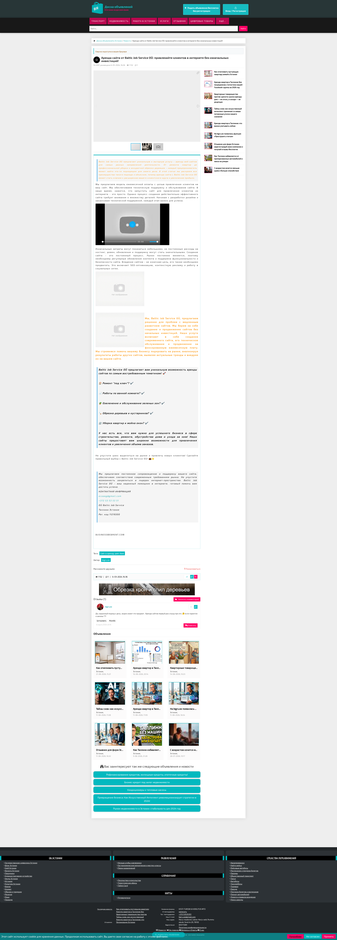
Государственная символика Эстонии (21, 863)
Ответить (192, 625)
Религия (8, 894)
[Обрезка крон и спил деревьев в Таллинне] (147, 589)
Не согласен (312, 936)
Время (8, 886)
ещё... (222, 21)
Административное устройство (18, 876)
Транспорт (98, 21)
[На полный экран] (166, 242)
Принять (329, 936)
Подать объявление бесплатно (203, 9)
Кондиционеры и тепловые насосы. (147, 789)
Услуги (164, 21)
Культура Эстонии (12, 884)
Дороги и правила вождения (243, 897)
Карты (168, 893)
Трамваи (234, 886)
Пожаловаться (192, 569)
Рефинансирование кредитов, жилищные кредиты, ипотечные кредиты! (147, 774)
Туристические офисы (127, 883)
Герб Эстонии (10, 868)
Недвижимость (118, 21)
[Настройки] (161, 242)
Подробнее (295, 936)
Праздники (9, 873)
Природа (9, 900)
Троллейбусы (236, 884)
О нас (201, 930)
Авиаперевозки (237, 863)
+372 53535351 (185, 914)
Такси (233, 878)
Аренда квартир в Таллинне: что (130, 919)
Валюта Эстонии (12, 871)
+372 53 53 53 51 (109, 500)
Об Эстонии (55, 858)
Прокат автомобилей (239, 894)
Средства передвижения (281, 858)
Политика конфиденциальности (192, 927)
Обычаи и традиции (13, 892)
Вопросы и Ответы (189, 930)
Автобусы (234, 881)
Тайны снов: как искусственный (130, 917)
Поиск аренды (236, 900)
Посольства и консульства (129, 880)
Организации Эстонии (125, 922)
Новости (162, 930)
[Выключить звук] (147, 242)
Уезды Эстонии (11, 878)
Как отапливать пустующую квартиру (132, 909)
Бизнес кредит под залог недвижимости (147, 782)
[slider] (119, 241)
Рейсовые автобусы (239, 868)
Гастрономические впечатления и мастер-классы (139, 865)
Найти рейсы (236, 865)
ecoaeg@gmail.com (110, 496)
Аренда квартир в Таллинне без (130, 912)
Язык (7, 897)
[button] (198, 73)
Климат (8, 889)
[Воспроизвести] (99, 242)
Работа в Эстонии (144, 21)
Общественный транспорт (242, 876)
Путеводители (124, 898)
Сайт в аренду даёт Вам (112, 553)
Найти (243, 28)
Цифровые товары (201, 21)
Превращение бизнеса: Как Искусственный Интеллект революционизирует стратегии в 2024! (147, 799)
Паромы (234, 873)
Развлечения (168, 858)
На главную (174, 930)
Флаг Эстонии (11, 865)
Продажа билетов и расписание (244, 892)
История (8, 881)
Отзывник (180, 21)
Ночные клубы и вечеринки (130, 863)
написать (183, 912)
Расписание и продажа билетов (244, 871)
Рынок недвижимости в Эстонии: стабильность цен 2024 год (147, 808)
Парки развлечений (126, 868)
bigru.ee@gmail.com (187, 917)
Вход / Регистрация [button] (236, 11)
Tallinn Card (123, 885)
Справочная (168, 875)
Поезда (233, 889)
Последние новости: (104, 909)
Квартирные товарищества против (131, 914)
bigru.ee (106, 560)
